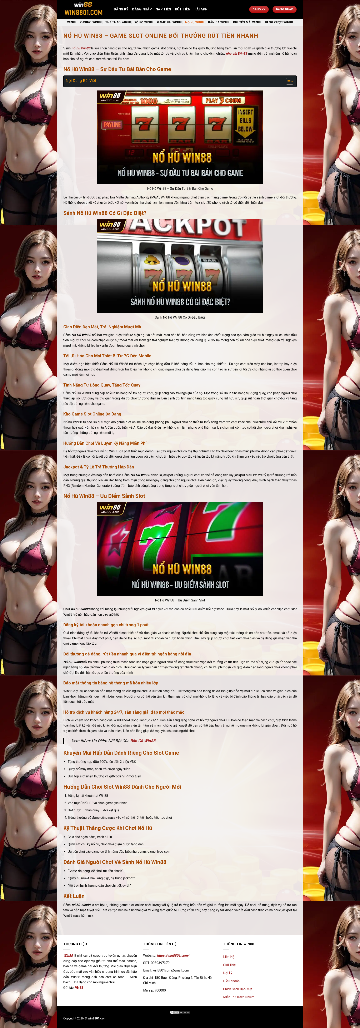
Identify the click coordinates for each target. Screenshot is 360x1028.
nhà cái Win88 (236, 53)
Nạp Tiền (163, 9)
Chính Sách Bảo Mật (237, 989)
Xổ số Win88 (143, 22)
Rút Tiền (182, 9)
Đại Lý (227, 973)
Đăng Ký (121, 9)
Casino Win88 (90, 22)
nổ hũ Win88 (80, 48)
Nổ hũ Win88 (194, 22)
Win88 (71, 22)
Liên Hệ (228, 957)
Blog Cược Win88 (279, 22)
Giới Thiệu (230, 965)
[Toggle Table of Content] (287, 81)
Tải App (201, 9)
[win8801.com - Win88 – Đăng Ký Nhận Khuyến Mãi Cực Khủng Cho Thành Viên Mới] (85, 9)
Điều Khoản (231, 981)
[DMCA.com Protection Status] (180, 1012)
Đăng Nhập (142, 9)
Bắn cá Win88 (218, 22)
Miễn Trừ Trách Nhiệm (238, 997)
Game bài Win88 (169, 22)
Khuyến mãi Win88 (247, 22)
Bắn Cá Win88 (142, 740)
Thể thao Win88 (118, 22)
